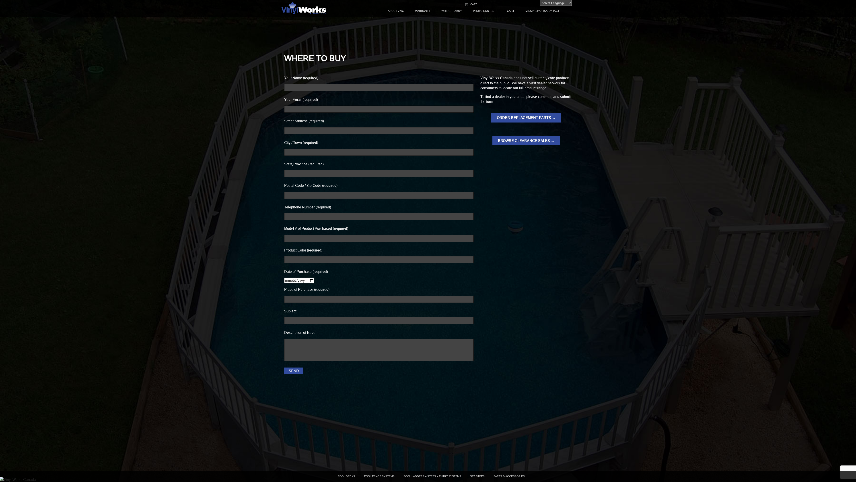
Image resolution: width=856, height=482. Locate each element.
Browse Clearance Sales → (526, 140)
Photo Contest (484, 10)
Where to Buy (451, 10)
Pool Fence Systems (379, 476)
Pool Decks (346, 476)
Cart (473, 4)
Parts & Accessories (509, 476)
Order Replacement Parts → (526, 117)
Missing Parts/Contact (542, 10)
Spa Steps (477, 476)
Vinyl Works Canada (304, 8)
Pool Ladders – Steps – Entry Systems (432, 476)
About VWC (396, 10)
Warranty (422, 10)
